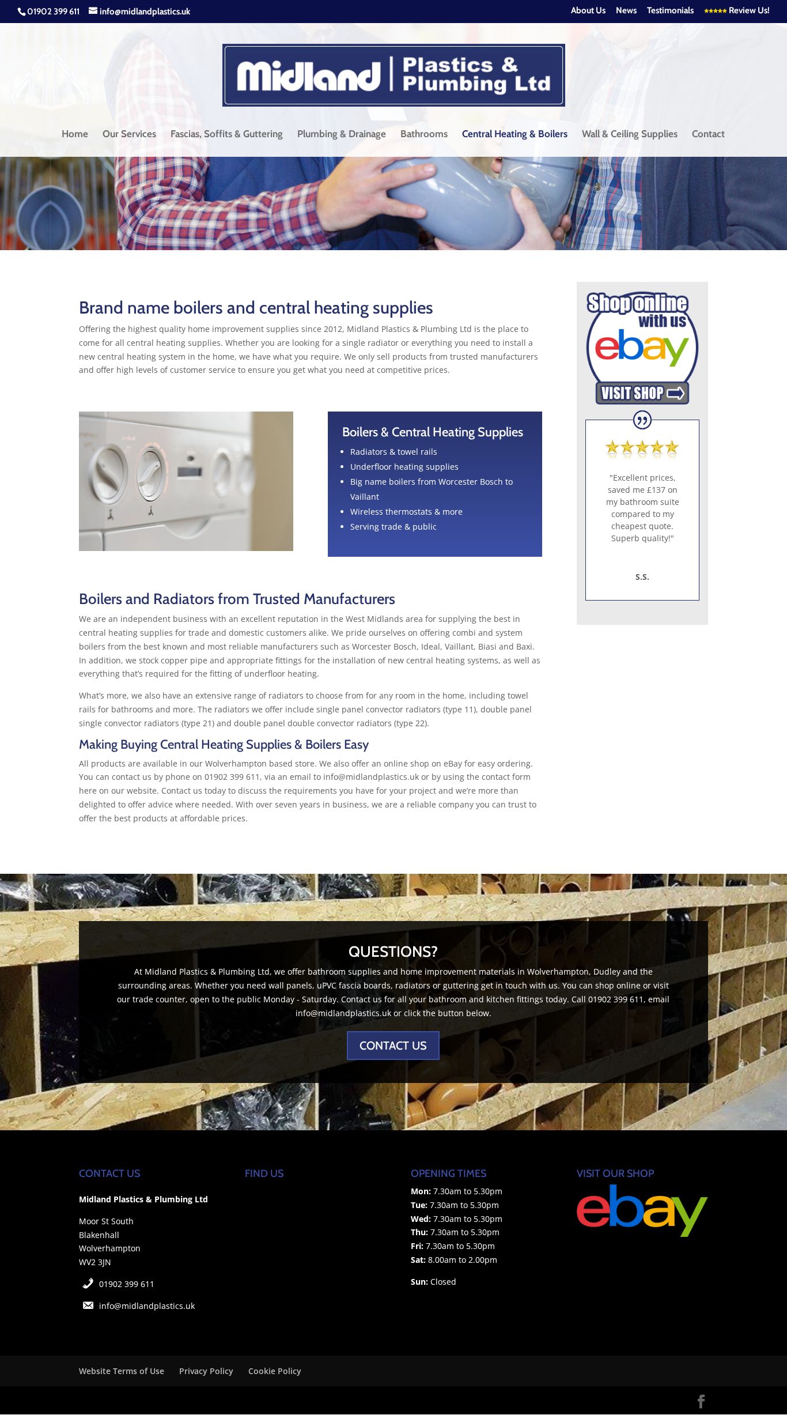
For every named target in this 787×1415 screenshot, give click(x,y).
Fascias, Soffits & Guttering (227, 134)
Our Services (129, 134)
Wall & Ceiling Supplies (630, 134)
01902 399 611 (126, 1283)
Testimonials (670, 11)
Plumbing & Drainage (341, 134)
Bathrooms (424, 134)
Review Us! (748, 11)
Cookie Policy (274, 1370)
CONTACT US (393, 1045)
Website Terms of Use (121, 1370)
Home (75, 134)
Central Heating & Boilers (514, 134)
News (626, 11)
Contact (708, 134)
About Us (588, 11)
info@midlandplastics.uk (147, 1305)
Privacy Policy (206, 1370)
